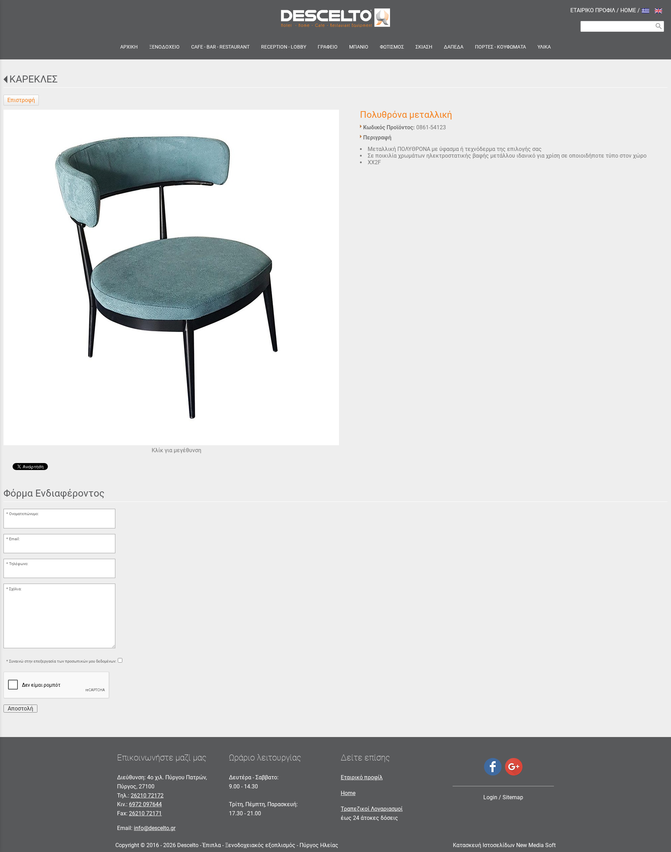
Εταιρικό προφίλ (362, 777)
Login (490, 797)
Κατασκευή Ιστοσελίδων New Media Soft (504, 845)
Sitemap (513, 797)
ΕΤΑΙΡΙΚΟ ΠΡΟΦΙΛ (592, 10)
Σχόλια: (15, 589)
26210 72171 (145, 813)
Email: (14, 539)
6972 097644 (145, 804)
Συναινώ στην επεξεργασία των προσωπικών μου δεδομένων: (62, 661)
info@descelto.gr (154, 828)
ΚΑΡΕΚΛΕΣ (33, 79)
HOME (628, 10)
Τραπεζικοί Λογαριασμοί (372, 809)
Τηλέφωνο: (18, 564)
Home (348, 793)
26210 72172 (147, 795)
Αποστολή (20, 708)
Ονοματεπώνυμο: (24, 514)
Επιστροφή (21, 100)
